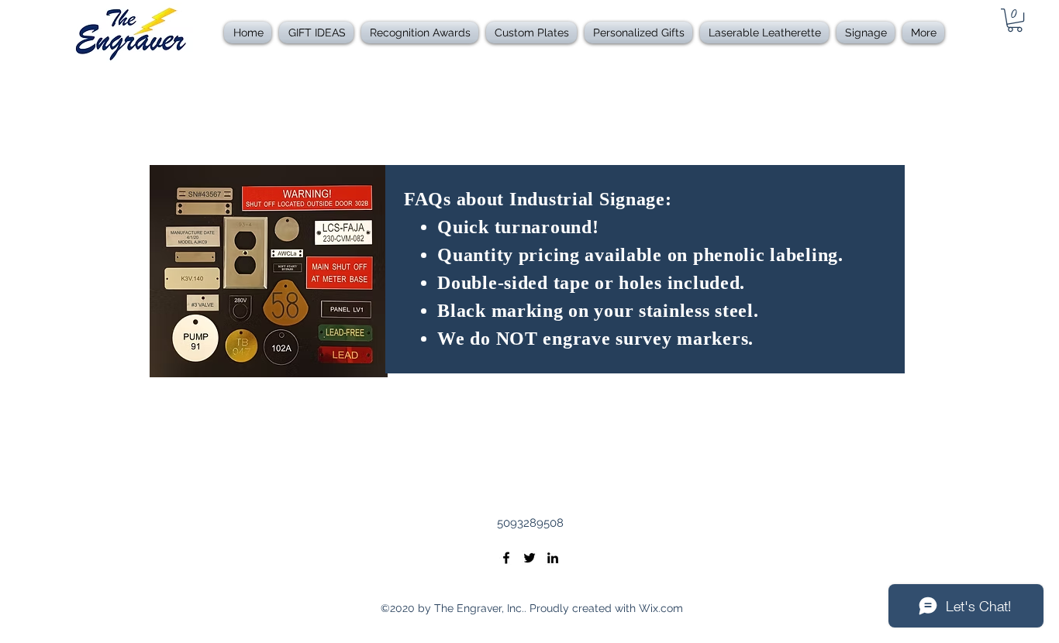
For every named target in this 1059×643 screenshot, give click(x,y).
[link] (1015, 20)
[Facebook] (506, 558)
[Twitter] (529, 558)
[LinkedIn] (553, 558)
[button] (419, 32)
